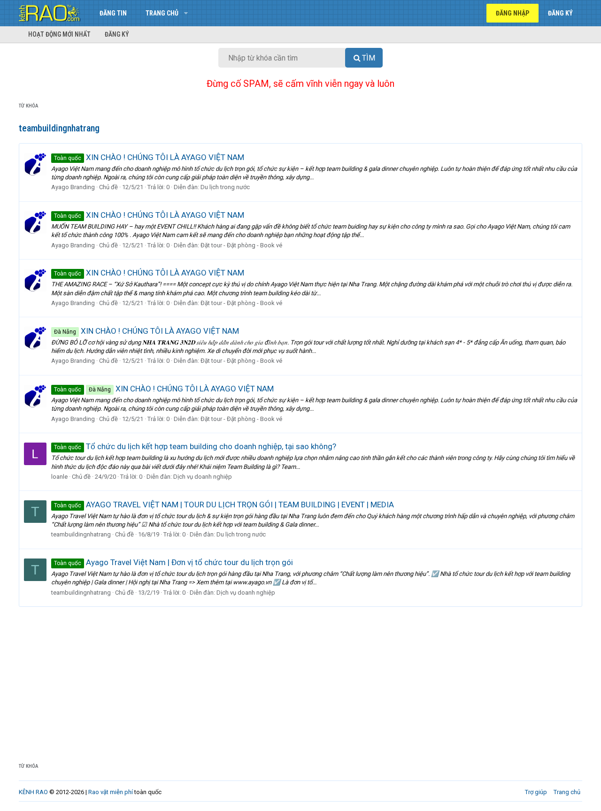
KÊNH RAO (33, 792)
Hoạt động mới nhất (59, 34)
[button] (186, 13)
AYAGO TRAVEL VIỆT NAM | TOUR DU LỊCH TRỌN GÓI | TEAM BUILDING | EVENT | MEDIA (224, 504)
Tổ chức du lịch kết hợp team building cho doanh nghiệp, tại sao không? (195, 446)
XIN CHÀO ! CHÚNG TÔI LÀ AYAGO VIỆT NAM (149, 157)
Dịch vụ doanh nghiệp (202, 476)
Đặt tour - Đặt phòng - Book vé (241, 245)
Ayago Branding (73, 187)
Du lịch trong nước (225, 187)
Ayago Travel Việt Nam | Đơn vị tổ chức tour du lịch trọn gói (173, 562)
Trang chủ (162, 13)
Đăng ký (117, 34)
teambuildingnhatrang (81, 534)
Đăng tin (113, 13)
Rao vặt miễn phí (110, 792)
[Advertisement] (300, 677)
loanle (59, 476)
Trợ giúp (536, 792)
